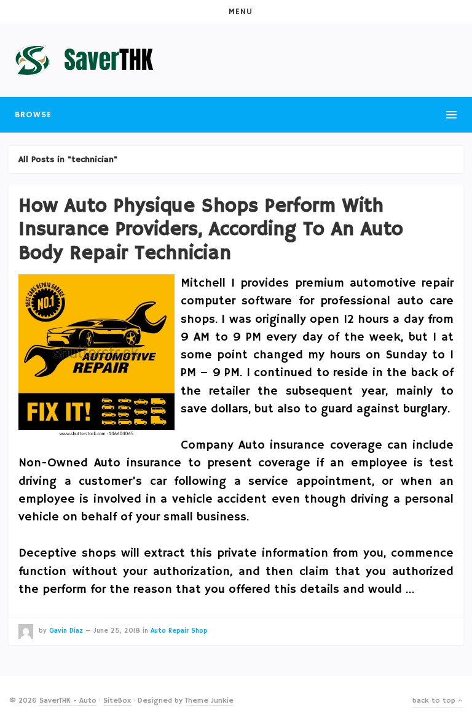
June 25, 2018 (116, 631)
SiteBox (117, 700)
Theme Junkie (209, 700)
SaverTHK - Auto (67, 700)
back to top (435, 700)
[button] (236, 11)
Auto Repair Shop (179, 631)
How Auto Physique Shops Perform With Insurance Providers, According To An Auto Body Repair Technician (210, 230)
